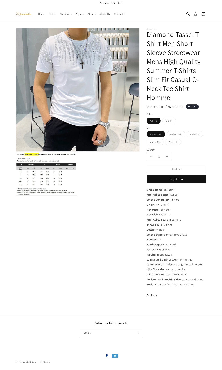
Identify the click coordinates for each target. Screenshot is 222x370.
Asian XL (157, 142)
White (155, 121)
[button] (52, 14)
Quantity (151, 149)
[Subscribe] (138, 333)
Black (171, 121)
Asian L (175, 142)
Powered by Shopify (41, 362)
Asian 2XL (177, 135)
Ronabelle (27, 362)
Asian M (196, 135)
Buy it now (176, 179)
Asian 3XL (157, 135)
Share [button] (154, 295)
